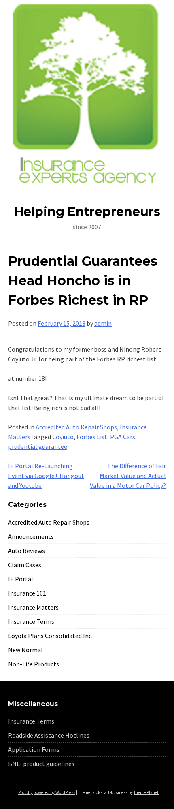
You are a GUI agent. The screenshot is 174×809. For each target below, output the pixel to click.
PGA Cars (122, 437)
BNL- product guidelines (41, 764)
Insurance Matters (33, 607)
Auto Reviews (26, 550)
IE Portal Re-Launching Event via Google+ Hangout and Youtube (46, 475)
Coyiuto (63, 437)
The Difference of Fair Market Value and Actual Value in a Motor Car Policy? (128, 475)
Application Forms (33, 749)
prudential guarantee (37, 446)
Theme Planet (146, 792)
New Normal (25, 650)
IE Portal (20, 579)
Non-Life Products (33, 664)
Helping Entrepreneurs (87, 211)
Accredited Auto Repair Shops (76, 427)
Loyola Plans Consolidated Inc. (50, 636)
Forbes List (91, 437)
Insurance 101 (27, 593)
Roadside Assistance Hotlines (48, 735)
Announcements (31, 536)
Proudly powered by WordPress (46, 792)
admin (103, 323)
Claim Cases (24, 565)
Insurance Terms (31, 621)
